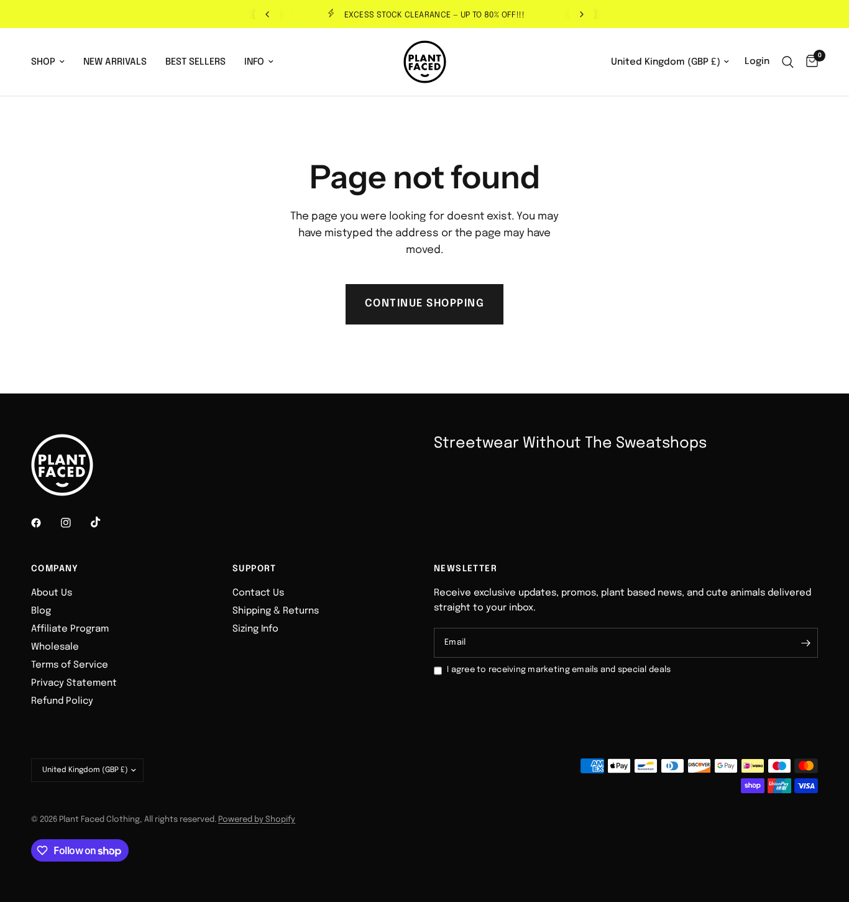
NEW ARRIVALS (115, 62)
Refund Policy (62, 701)
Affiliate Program (70, 629)
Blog (41, 611)
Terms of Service (69, 665)
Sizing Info (255, 629)
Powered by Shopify (256, 820)
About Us (51, 593)
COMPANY (55, 568)
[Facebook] (44, 522)
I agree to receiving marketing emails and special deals (559, 670)
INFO (254, 62)
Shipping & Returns (275, 611)
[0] (809, 62)
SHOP (43, 62)
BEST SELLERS (195, 62)
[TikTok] (104, 522)
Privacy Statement (74, 683)
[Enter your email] (805, 643)
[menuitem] (52, 62)
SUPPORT (254, 568)
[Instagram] (74, 522)
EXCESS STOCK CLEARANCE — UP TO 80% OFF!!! (434, 15)
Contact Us (258, 593)
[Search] (788, 62)
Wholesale (55, 647)
